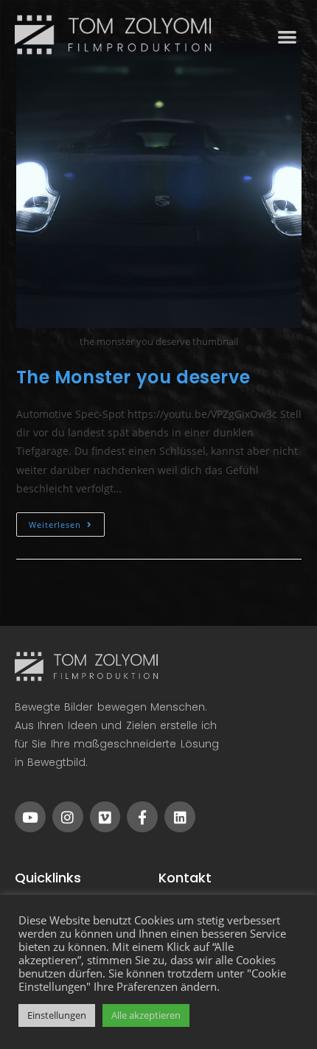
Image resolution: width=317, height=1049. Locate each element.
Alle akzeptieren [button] (146, 1015)
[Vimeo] (105, 816)
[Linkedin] (179, 816)
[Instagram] (67, 816)
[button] (288, 36)
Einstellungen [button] (56, 1015)
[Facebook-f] (142, 816)
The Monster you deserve (133, 377)
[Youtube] (30, 816)
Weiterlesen (67, 521)
